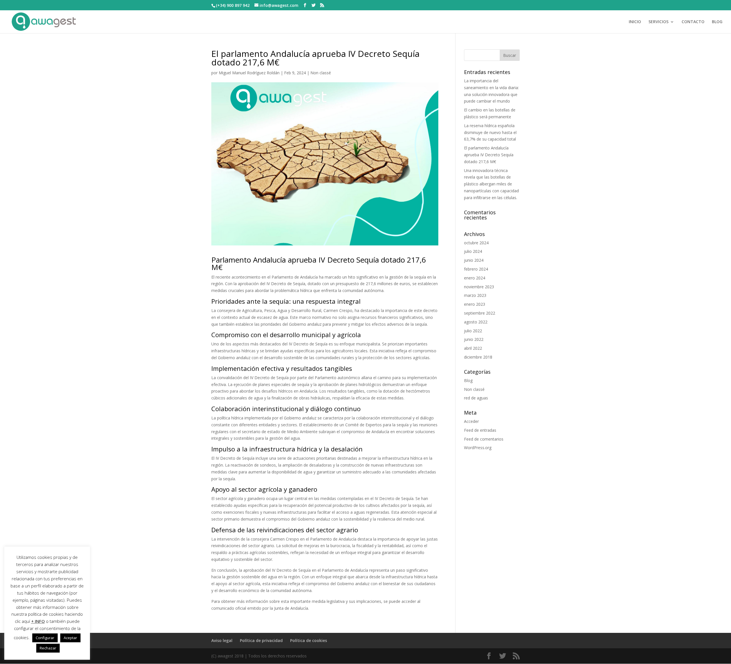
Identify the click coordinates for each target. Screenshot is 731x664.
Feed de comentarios (483, 439)
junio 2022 (473, 339)
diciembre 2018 (478, 357)
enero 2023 (474, 304)
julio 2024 (473, 251)
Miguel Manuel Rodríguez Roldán (249, 72)
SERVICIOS (658, 22)
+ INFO (38, 621)
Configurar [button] (45, 637)
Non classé (320, 72)
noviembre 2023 (479, 286)
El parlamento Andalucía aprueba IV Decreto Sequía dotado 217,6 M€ (488, 154)
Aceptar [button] (70, 637)
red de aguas (476, 398)
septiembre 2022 (479, 313)
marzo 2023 (475, 295)
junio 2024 (473, 260)
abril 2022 (473, 348)
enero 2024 (474, 278)
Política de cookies (308, 640)
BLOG (717, 22)
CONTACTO (693, 22)
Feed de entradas (480, 430)
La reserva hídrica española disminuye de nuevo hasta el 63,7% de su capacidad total (490, 132)
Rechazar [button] (48, 648)
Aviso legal (221, 640)
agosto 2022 (475, 322)
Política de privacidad (261, 640)
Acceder (471, 421)
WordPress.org (477, 447)
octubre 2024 (476, 242)
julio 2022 (473, 330)
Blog (468, 380)
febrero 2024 (476, 269)
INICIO (635, 22)
